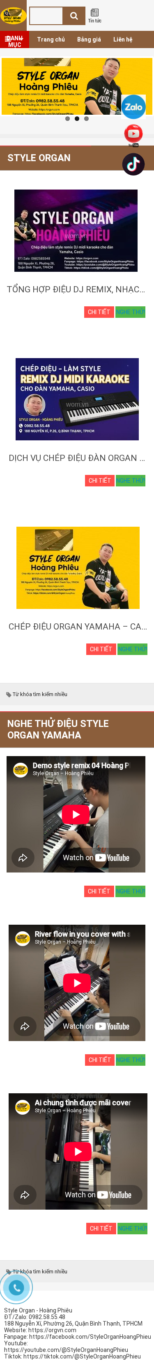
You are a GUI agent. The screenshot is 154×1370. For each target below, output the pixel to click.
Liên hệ (123, 39)
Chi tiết (99, 312)
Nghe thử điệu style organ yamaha (58, 729)
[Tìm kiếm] (73, 15)
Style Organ (39, 158)
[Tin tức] (94, 16)
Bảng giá (89, 39)
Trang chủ (51, 39)
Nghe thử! (130, 312)
